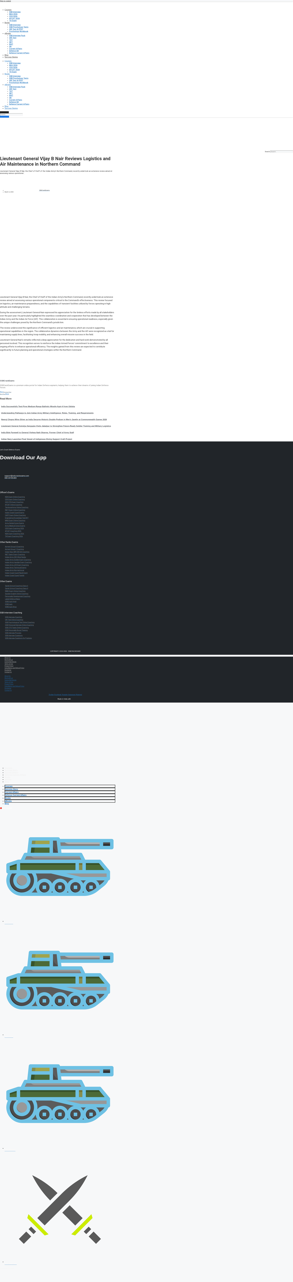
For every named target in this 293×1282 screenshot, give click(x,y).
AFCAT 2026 (14, 18)
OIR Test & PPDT (16, 29)
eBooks (8, 33)
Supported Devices (10, 662)
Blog (6, 55)
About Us (8, 658)
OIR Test (12, 38)
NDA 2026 (13, 14)
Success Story (11, 770)
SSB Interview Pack (17, 36)
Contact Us (8, 672)
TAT (11, 40)
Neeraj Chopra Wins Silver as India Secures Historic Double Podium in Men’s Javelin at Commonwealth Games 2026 (54, 419)
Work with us (9, 660)
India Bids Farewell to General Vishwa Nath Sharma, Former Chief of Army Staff (37, 432)
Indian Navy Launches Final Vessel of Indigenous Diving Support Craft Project (36, 439)
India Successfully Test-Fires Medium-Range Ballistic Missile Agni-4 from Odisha (38, 406)
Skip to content (5, 1)
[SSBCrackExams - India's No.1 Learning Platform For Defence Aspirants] (7, 5)
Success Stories (11, 57)
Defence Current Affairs (19, 53)
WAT (11, 44)
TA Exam (13, 21)
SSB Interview (15, 12)
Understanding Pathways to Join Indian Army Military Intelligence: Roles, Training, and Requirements (47, 413)
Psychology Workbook (18, 31)
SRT (11, 42)
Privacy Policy (9, 666)
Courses (8, 10)
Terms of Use (9, 664)
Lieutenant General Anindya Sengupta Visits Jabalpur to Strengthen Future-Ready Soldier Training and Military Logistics (56, 426)
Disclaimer (8, 670)
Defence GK (14, 51)
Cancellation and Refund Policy (14, 668)
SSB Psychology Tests (18, 27)
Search (4, 112)
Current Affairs (15, 49)
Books (7, 23)
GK (10, 46)
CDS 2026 (13, 16)
